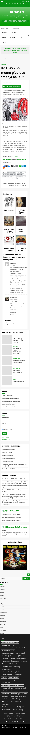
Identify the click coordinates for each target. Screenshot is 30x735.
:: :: (15, 727)
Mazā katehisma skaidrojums (9, 693)
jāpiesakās (20, 323)
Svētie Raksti (5, 704)
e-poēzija (2, 615)
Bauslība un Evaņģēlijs (7, 395)
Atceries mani (7, 429)
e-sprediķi (2, 624)
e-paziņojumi (16, 368)
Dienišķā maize (20, 653)
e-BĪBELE (4, 38)
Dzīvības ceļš (15, 661)
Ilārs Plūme (10, 717)
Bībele (23, 647)
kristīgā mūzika (6, 682)
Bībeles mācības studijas (8, 650)
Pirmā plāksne (13, 178)
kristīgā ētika (5, 688)
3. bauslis (9, 172)
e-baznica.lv (24, 661)
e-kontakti (4, 28)
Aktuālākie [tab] (6, 332)
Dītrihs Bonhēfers (20, 713)
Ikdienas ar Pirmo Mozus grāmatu (10, 672)
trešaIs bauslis (9, 180)
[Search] (28, 35)
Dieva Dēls (5, 656)
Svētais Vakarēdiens (16, 701)
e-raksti (15, 346)
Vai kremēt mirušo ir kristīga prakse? (11, 514)
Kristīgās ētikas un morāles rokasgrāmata (12, 685)
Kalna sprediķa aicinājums (8, 458)
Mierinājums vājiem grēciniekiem (7, 360)
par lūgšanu (5, 696)
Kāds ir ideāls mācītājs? (8, 455)
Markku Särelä (5, 82)
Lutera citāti (14, 176)
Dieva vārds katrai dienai (17, 527)
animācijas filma (6, 645)
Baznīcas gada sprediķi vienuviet (10, 398)
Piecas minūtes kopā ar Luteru (18, 696)
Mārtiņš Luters (23, 693)
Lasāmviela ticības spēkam (9, 404)
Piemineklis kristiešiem (8, 461)
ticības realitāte (6, 709)
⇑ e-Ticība (15, 156)
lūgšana (13, 690)
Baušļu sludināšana (7, 452)
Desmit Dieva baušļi (17, 172)
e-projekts (15, 28)
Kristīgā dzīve (5, 680)
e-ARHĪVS (5, 33)
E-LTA (20, 38)
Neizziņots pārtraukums (7, 370)
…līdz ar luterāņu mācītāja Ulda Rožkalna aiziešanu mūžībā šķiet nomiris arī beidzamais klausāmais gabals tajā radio (14, 496)
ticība (23, 707)
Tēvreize (14, 709)
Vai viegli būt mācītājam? (8, 449)
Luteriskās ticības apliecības (9, 407)
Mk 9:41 (4, 530)
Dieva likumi (13, 174)
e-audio (2, 592)
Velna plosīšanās (7, 380)
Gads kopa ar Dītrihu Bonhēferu (10, 666)
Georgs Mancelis (19, 715)
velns (20, 709)
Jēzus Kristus (18, 674)
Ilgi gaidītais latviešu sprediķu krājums (11, 401)
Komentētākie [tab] (18, 332)
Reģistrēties (5, 437)
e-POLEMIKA (14, 33)
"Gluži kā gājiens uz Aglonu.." (17, 479)
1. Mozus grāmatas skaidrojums (10, 642)
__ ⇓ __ (14, 162)
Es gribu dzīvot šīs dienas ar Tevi (10, 664)
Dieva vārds (5, 658)
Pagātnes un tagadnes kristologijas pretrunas (7, 350)
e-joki (1, 601)
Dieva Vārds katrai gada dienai (18, 658)
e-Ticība (13, 38)
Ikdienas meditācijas (7, 674)
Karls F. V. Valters (9, 719)
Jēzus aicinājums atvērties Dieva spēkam (7, 339)
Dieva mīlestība (23, 656)
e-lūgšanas (2, 604)
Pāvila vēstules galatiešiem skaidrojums (12, 699)
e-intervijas (3, 598)
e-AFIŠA (4, 42)
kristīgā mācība (6, 176)
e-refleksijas (16, 358)
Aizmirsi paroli (6, 439)
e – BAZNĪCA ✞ (15, 12)
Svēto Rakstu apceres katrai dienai (11, 707)
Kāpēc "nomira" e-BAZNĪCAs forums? (12, 520)
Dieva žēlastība (6, 661)
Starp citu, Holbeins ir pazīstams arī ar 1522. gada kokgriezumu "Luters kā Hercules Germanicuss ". (13, 502)
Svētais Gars (5, 701)
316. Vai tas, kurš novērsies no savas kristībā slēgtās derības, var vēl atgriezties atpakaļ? (15, 50)
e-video (2, 627)
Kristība (4, 677)
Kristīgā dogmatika (13, 677)
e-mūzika (2, 609)
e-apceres (15, 337)
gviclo (12, 297)
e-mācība (3, 64)
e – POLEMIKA (13, 511)
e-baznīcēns (5, 417)
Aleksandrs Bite (8, 713)
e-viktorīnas (3, 630)
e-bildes (2, 595)
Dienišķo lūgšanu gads (8, 653)
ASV (14, 645)
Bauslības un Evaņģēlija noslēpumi (11, 647)
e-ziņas (2, 633)
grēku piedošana (6, 669)
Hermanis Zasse (20, 719)
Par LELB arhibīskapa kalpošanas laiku (11, 517)
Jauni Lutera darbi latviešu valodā (10, 468)
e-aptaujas (2, 589)
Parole (4, 423)
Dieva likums (20, 174)
